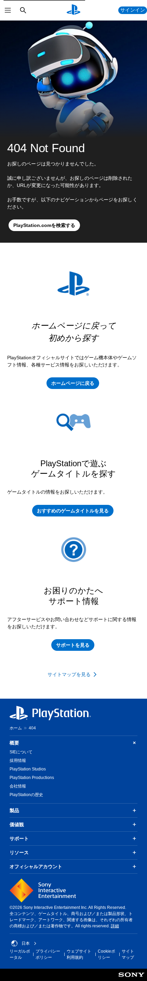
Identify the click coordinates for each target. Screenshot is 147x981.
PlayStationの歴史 (26, 794)
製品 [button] (14, 810)
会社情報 (18, 786)
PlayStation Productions (32, 777)
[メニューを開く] (7, 10)
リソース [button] (19, 852)
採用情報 (18, 760)
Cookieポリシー (106, 954)
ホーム (16, 728)
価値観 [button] (17, 824)
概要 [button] (14, 742)
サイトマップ (128, 954)
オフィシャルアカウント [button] (36, 866)
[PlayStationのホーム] (73, 10)
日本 (26, 943)
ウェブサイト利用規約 (79, 954)
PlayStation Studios (28, 769)
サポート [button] (19, 838)
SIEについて (21, 752)
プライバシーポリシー (48, 954)
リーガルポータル (20, 954)
